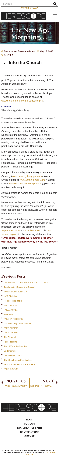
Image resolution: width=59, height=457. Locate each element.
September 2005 (10, 230)
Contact (29, 424)
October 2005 (32, 230)
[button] (55, 16)
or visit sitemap (29, 8)
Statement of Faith (29, 428)
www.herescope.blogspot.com (25, 183)
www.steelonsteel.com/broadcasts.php (22, 100)
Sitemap (29, 436)
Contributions (29, 432)
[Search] (55, 3)
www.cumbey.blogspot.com (27, 176)
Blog (29, 419)
